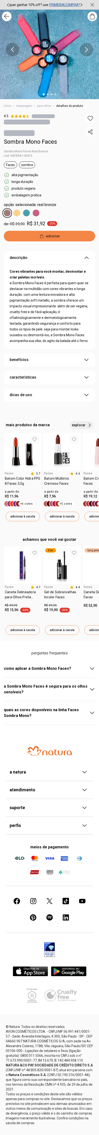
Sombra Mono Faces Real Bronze (26, 151)
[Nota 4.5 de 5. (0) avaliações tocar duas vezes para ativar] (43, 116)
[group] (44, 4)
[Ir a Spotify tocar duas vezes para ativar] (49, 917)
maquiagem (24, 106)
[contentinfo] (35, 473)
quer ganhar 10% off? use (28, 5)
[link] (22, 483)
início (7, 106)
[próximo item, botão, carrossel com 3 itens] (81, 4)
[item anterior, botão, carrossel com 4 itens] (12, 49)
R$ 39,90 (11, 605)
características (23, 377)
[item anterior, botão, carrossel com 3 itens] (7, 4)
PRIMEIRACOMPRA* (64, 5)
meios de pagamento (49, 847)
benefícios (19, 359)
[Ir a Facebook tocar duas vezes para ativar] (17, 901)
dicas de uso (21, 395)
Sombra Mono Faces (30, 141)
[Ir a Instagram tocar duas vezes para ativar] (33, 901)
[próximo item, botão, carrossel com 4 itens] (86, 49)
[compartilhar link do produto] (90, 132)
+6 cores (26, 503)
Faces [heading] (9, 473)
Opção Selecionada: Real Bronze (30, 204)
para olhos (44, 106)
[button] (90, 118)
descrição (18, 257)
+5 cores (66, 503)
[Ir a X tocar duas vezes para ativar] (49, 901)
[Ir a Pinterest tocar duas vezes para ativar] (33, 917)
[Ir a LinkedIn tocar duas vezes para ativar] (66, 917)
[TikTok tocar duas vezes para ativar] (66, 901)
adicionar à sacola (22, 516)
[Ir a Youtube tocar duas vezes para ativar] (82, 901)
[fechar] (92, 5)
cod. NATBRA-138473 (18, 155)
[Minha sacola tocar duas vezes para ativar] (92, 16)
